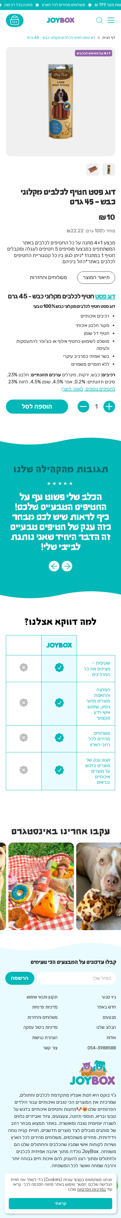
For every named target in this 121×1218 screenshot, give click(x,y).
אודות (111, 1037)
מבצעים (109, 1017)
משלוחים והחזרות (42, 1017)
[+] (109, 406)
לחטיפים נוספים (99, 389)
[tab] (96, 277)
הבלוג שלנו (106, 1027)
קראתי (60, 1203)
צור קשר (50, 1048)
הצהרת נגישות (45, 1037)
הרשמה (19, 978)
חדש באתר (106, 1007)
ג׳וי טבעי (109, 997)
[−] (83, 406)
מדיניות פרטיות (45, 1007)
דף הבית (108, 37)
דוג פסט (105, 296)
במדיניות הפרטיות (91, 1189)
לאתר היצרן (72, 389)
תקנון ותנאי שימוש (42, 997)
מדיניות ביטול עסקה (40, 1027)
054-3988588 (102, 1048)
